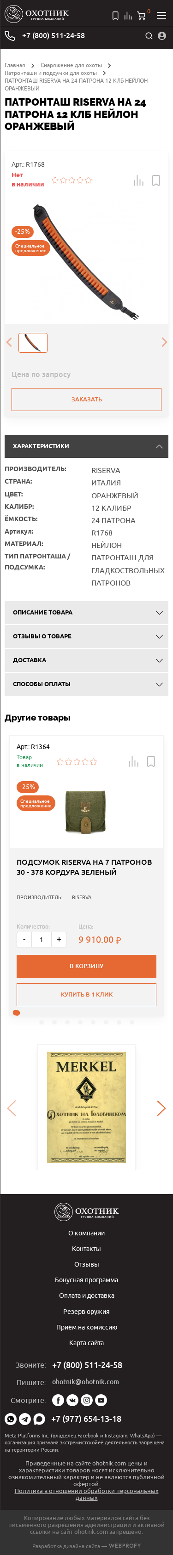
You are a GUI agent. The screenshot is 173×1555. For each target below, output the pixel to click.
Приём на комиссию (86, 1327)
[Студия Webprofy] (124, 1546)
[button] (138, 180)
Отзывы (86, 1264)
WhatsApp (11, 1419)
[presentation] (9, 343)
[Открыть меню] (161, 16)
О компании (86, 1233)
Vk (72, 1400)
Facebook (58, 1400)
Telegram (25, 1419)
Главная (15, 65)
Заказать (87, 399)
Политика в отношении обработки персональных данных (87, 1494)
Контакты (86, 1248)
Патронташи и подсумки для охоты (51, 72)
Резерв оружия (86, 1311)
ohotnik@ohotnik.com (85, 1382)
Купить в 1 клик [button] (87, 994)
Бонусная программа (86, 1280)
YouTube (101, 1400)
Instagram (87, 1400)
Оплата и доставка (86, 1295)
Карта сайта (86, 1343)
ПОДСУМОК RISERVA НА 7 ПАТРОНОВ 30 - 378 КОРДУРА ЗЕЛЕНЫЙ (84, 867)
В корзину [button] (86, 966)
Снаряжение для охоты (71, 65)
